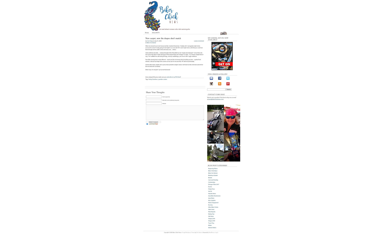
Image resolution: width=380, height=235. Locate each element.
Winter (210, 225)
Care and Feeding (213, 180)
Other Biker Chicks (213, 207)
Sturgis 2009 (211, 221)
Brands (210, 177)
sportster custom (162, 79)
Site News (211, 216)
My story (210, 205)
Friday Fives (211, 189)
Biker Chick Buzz (212, 171)
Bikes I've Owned (151, 42)
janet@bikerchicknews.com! (216, 99)
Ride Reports (211, 211)
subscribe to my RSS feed (173, 77)
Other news (211, 209)
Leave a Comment (199, 41)
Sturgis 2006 (211, 218)
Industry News (212, 193)
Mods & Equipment (213, 202)
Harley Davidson (153, 79)
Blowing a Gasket (213, 175)
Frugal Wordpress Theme (188, 232)
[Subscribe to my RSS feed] (219, 85)
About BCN (156, 33)
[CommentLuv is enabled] (153, 124)
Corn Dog (149, 41)
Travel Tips (211, 223)
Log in (216, 232)
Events (210, 186)
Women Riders (212, 227)
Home (147, 33)
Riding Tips (211, 214)
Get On (210, 191)
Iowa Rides (211, 198)
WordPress (211, 232)
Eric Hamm (199, 232)
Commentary (211, 182)
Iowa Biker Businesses (214, 196)
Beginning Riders (213, 168)
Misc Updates (212, 200)
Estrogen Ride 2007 (213, 184)
